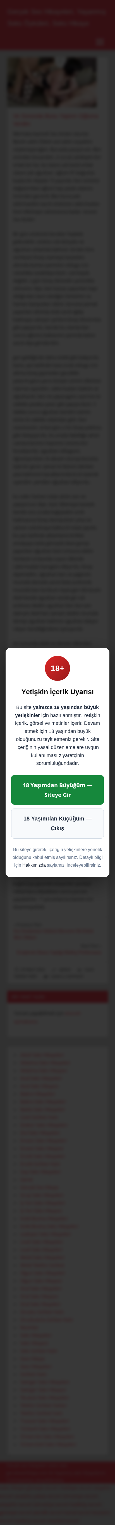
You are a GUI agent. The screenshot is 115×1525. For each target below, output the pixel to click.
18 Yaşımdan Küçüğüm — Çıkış (57, 823)
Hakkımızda (34, 865)
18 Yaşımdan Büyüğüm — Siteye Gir (57, 790)
